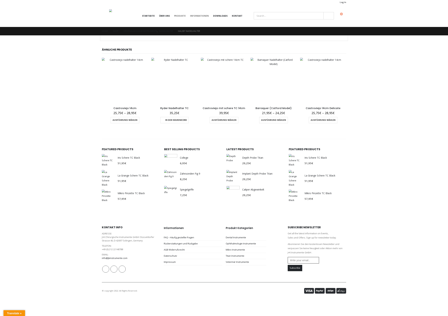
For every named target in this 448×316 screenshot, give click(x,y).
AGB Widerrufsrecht (174, 249)
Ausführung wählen (125, 120)
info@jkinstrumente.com (114, 258)
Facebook (105, 269)
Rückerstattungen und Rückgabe (181, 243)
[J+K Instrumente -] (120, 15)
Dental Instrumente (236, 237)
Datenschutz (170, 255)
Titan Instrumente (235, 255)
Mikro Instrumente (235, 249)
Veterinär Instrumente (237, 262)
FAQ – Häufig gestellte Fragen (179, 237)
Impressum (170, 262)
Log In (343, 2)
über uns (164, 15)
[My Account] (248, 15)
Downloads (220, 15)
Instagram (113, 269)
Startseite (148, 15)
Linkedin (122, 269)
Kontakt (237, 15)
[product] (125, 81)
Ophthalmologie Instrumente (241, 243)
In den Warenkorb (176, 120)
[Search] (329, 15)
